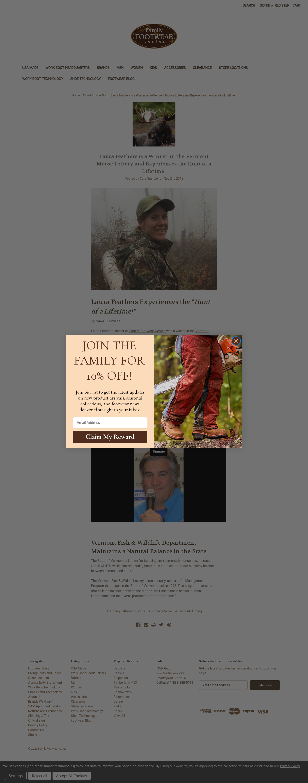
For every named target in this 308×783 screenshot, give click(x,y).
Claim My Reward (110, 436)
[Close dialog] (236, 341)
